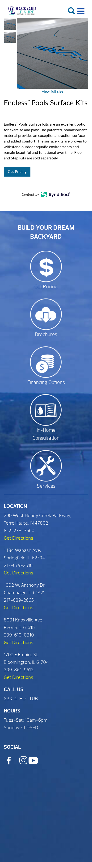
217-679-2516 (18, 565)
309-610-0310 (19, 635)
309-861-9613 (18, 670)
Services (46, 486)
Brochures (46, 334)
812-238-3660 (19, 531)
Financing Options (46, 382)
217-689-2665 (19, 600)
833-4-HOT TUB (21, 699)
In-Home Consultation (46, 434)
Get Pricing (17, 172)
